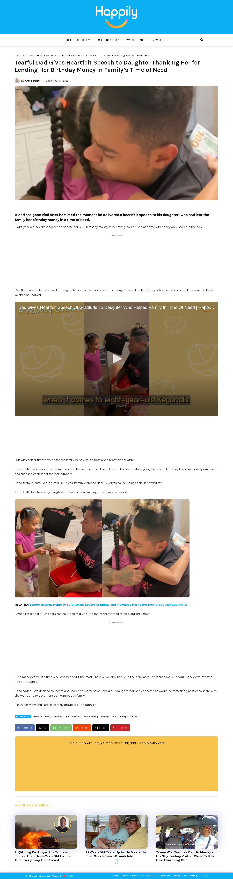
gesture (58, 716)
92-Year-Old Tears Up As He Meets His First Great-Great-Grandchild (116, 854)
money (123, 716)
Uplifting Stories (25, 55)
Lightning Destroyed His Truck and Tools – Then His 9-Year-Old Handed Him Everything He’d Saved (43, 856)
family (48, 716)
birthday (37, 716)
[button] (202, 40)
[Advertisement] (116, 261)
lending (105, 716)
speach (133, 716)
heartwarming (91, 716)
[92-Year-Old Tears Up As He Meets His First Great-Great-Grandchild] (116, 832)
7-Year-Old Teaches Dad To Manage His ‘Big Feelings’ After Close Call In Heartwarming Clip (185, 856)
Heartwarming (45, 55)
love (114, 716)
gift (67, 716)
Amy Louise (32, 80)
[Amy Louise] (18, 80)
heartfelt (76, 716)
